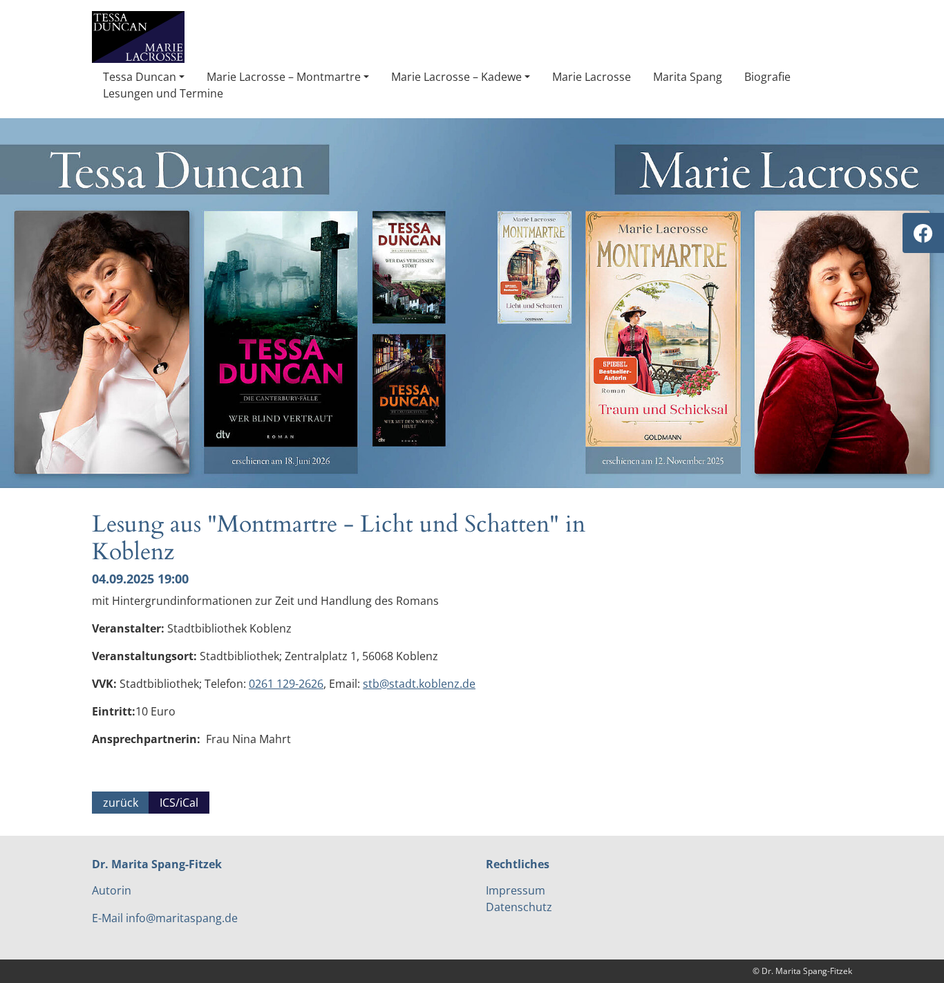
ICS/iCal (179, 802)
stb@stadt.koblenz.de (419, 683)
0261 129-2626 (286, 683)
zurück (120, 802)
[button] (144, 76)
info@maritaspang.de (182, 918)
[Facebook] (923, 233)
